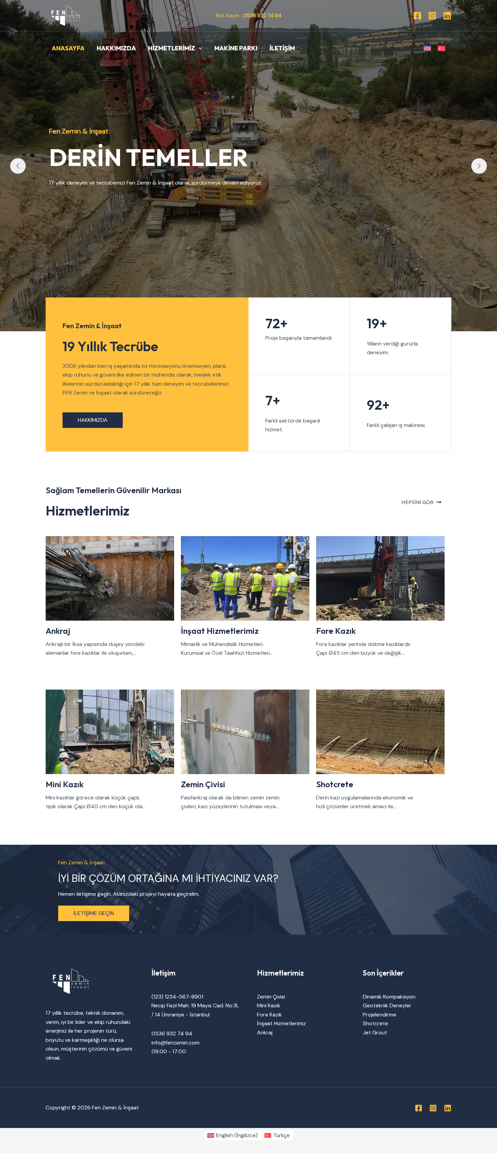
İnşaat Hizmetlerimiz (281, 1023)
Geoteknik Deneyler (387, 1005)
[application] (198, 48)
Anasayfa (68, 48)
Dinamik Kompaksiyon (389, 996)
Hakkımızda (116, 48)
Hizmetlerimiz (171, 48)
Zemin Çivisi (271, 996)
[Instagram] (432, 15)
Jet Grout (375, 1032)
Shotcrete (375, 1023)
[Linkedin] (447, 15)
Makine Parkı (235, 48)
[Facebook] (417, 15)
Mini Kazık (268, 1005)
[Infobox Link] (113, 596)
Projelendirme (379, 1014)
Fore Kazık (269, 1014)
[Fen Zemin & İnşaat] (66, 15)
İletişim (282, 48)
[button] (18, 166)
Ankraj (265, 1032)
